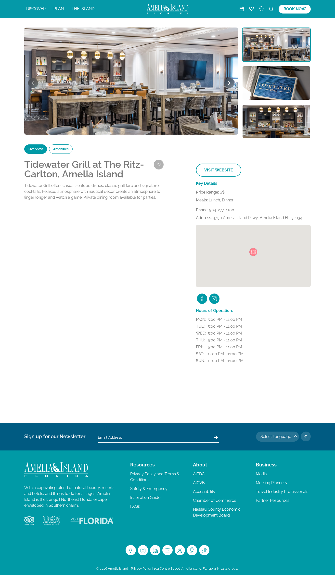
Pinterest (192, 550)
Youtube (167, 550)
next (229, 83)
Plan (58, 8)
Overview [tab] (35, 149)
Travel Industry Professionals (282, 491)
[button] (253, 252)
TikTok (204, 550)
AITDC (199, 474)
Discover (36, 8)
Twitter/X (180, 550)
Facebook (131, 550)
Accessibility (204, 491)
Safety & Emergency (149, 488)
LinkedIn (155, 550)
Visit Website (218, 170)
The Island (83, 8)
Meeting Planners (271, 482)
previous (33, 83)
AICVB (199, 482)
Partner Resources (272, 500)
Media (261, 474)
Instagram (143, 550)
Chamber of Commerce (214, 500)
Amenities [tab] (60, 149)
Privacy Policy (141, 568)
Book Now (294, 9)
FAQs (135, 506)
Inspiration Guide (145, 497)
